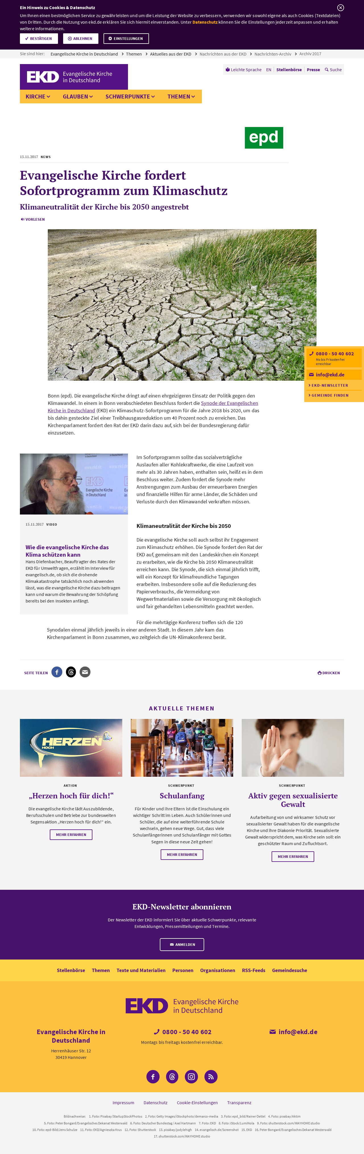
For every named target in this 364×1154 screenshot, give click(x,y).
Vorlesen (35, 219)
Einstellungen (128, 38)
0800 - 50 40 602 (334, 353)
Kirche (36, 96)
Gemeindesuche (289, 970)
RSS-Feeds (253, 970)
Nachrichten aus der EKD (223, 54)
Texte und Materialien (141, 970)
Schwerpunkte (128, 96)
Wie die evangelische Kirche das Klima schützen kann (67, 550)
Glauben (75, 96)
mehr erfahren (71, 834)
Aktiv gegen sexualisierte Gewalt (293, 800)
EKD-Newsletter (330, 385)
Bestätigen (41, 38)
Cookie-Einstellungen (197, 1102)
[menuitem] (243, 69)
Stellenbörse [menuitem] (289, 69)
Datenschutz (205, 22)
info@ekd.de (329, 374)
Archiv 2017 (310, 53)
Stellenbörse (71, 970)
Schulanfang (182, 795)
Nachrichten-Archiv (273, 54)
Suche (336, 69)
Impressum (123, 1102)
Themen (134, 54)
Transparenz (239, 1102)
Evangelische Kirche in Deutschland (85, 54)
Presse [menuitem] (313, 69)
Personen (182, 970)
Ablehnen (82, 38)
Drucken (331, 672)
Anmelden (185, 944)
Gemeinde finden (330, 395)
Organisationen (217, 970)
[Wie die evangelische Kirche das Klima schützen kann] (74, 484)
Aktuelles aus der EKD (171, 54)
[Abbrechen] (340, 7)
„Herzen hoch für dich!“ (71, 795)
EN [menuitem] (268, 69)
